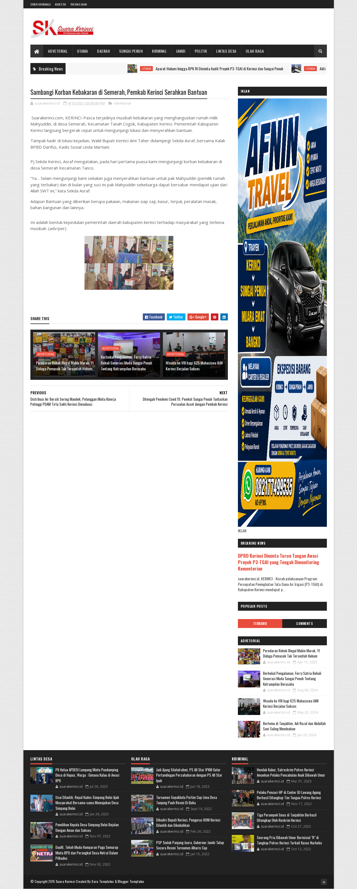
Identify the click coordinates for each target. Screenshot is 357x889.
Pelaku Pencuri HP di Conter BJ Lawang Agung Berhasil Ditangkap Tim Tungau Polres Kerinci (289, 795)
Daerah (103, 51)
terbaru (260, 623)
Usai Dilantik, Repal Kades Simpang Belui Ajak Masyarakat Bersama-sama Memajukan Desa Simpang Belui (87, 802)
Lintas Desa (226, 51)
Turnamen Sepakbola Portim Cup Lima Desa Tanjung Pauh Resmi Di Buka (186, 800)
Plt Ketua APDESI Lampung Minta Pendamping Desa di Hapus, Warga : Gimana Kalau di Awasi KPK (87, 775)
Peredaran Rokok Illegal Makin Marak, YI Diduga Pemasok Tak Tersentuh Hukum (64, 365)
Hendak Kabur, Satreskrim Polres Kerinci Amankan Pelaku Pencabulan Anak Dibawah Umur (291, 772)
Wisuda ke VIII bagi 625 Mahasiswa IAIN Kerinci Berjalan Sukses (194, 365)
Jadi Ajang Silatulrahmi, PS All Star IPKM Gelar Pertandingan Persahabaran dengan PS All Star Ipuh (189, 775)
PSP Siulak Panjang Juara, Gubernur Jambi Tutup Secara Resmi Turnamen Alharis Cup (190, 845)
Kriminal (159, 51)
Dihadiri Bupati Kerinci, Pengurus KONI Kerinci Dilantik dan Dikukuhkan (188, 822)
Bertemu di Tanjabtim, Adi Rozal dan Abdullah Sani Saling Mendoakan (294, 726)
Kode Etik (60, 4)
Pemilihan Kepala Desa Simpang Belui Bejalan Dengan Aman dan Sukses (87, 827)
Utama (82, 51)
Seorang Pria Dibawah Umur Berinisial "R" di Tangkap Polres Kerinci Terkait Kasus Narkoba (289, 840)
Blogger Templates (131, 881)
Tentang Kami (78, 4)
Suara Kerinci (65, 881)
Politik (201, 51)
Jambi (180, 51)
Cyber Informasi (40, 4)
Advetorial (58, 51)
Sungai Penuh (131, 51)
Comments (304, 623)
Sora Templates (102, 881)
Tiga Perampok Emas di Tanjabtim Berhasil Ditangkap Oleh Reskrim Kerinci (287, 817)
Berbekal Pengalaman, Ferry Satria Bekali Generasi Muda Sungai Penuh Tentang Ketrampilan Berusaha (126, 362)
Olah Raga (255, 51)
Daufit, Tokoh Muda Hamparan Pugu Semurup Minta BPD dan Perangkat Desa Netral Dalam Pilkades (87, 852)
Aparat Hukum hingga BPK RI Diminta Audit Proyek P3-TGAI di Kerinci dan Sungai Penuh (196, 68)
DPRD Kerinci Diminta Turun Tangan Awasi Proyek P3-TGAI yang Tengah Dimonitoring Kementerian (278, 562)
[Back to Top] (324, 882)
